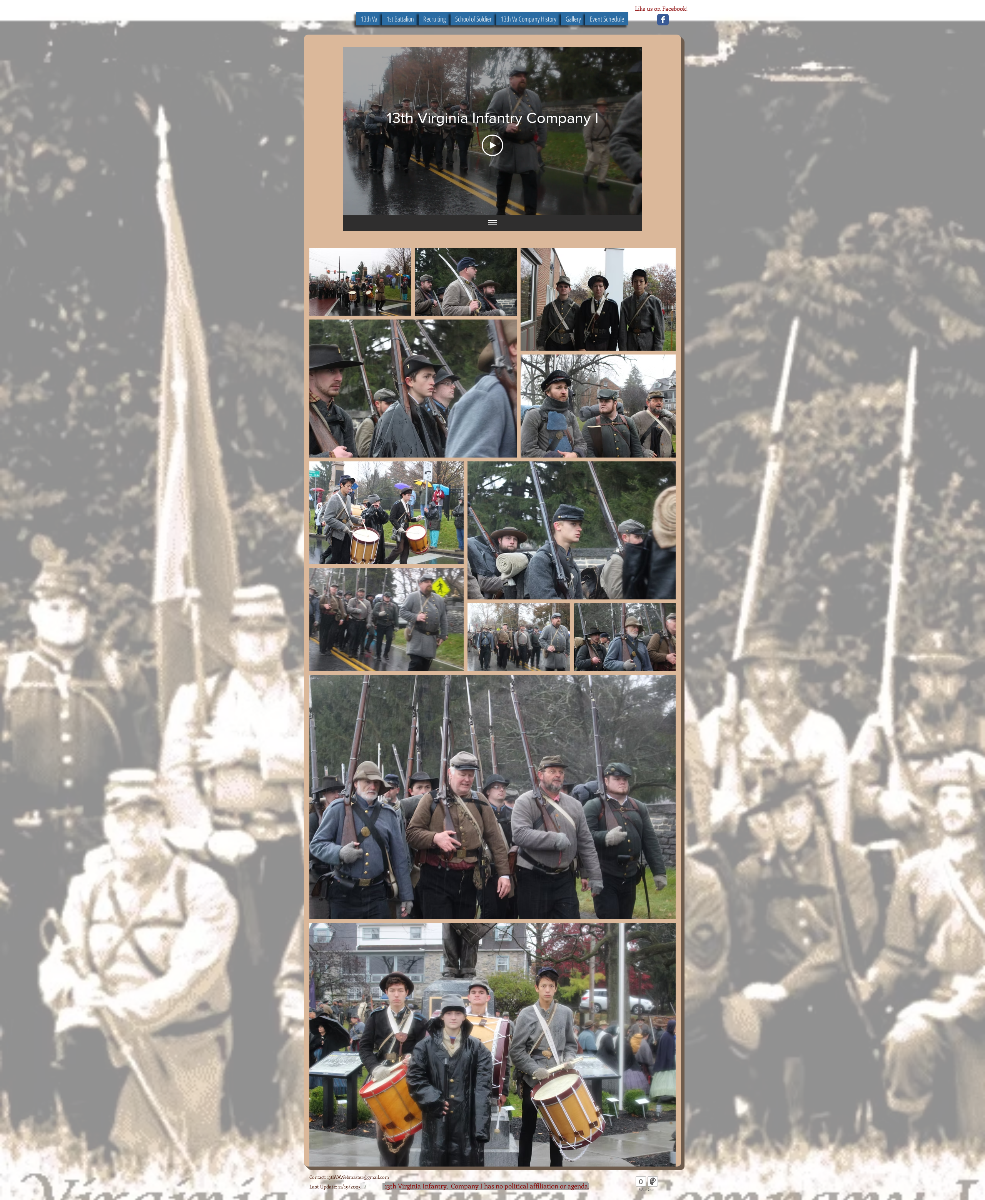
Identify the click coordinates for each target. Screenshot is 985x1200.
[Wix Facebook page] (663, 19)
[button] (473, 18)
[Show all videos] (492, 223)
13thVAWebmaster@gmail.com (358, 1177)
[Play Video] (492, 145)
